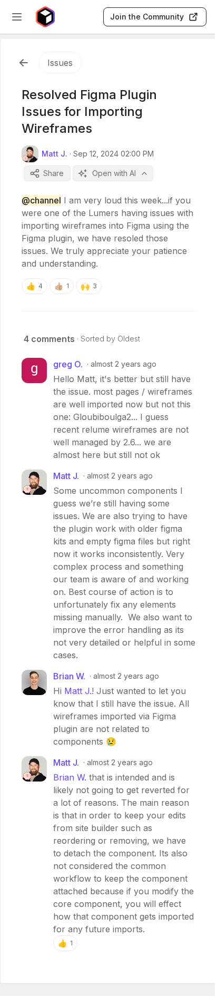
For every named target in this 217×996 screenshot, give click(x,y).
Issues (60, 62)
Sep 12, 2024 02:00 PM (113, 153)
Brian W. (69, 777)
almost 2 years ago (123, 363)
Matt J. (78, 691)
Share (53, 173)
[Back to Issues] (23, 62)
